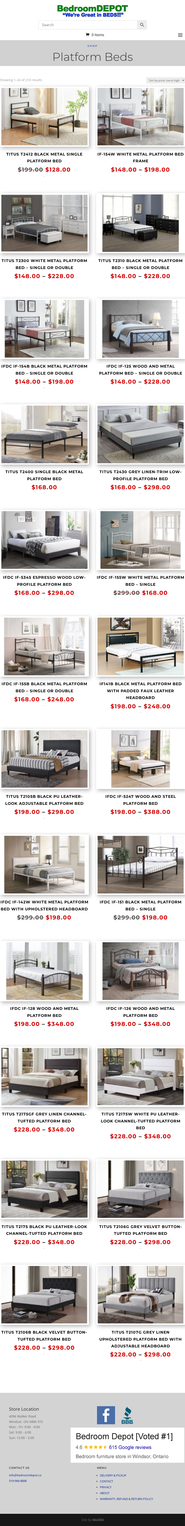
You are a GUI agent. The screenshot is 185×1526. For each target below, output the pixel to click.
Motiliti (98, 1520)
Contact (106, 1481)
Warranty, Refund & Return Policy (126, 1499)
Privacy (105, 1487)
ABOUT (104, 1493)
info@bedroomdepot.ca (25, 1475)
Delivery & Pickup (113, 1475)
